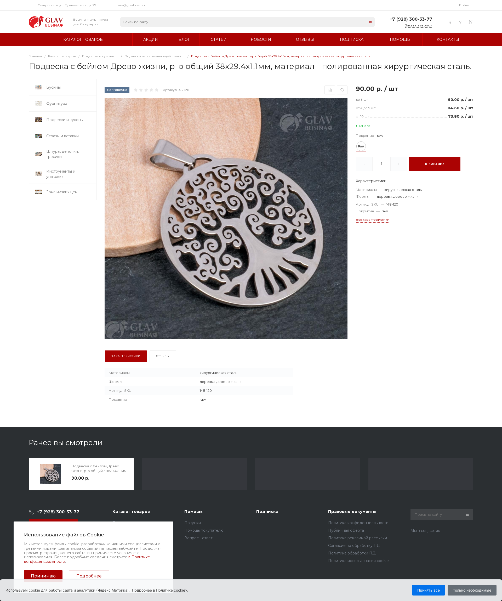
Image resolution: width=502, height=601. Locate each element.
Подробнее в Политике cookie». (160, 590)
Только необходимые (472, 590)
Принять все (428, 590)
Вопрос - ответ (198, 538)
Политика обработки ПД (351, 553)
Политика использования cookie (358, 560)
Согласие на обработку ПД (354, 545)
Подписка (267, 511)
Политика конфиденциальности (358, 522)
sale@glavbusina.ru (132, 5)
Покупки (192, 522)
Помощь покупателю (204, 530)
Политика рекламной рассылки (357, 538)
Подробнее (89, 576)
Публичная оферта (346, 530)
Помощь (193, 511)
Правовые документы (352, 511)
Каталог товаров (131, 511)
